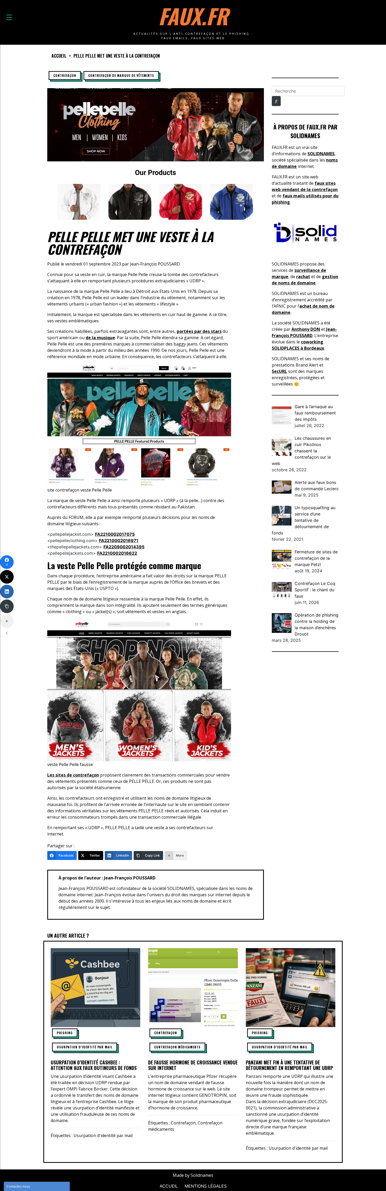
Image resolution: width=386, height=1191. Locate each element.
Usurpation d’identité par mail (84, 1047)
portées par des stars (199, 331)
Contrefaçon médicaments (177, 1047)
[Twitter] (7, 577)
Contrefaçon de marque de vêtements (121, 75)
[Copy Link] (7, 606)
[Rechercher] (276, 101)
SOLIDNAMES (321, 154)
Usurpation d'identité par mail (103, 1135)
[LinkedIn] (7, 591)
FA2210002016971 (118, 540)
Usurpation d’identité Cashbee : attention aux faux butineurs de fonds (94, 1065)
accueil (58, 56)
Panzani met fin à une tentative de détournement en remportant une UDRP (289, 1065)
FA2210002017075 (115, 534)
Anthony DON (305, 329)
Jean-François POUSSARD (155, 264)
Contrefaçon (64, 75)
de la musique (100, 338)
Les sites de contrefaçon (73, 775)
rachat (303, 276)
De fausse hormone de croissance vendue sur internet (193, 1065)
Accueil (169, 1186)
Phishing (65, 1032)
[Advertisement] (305, 739)
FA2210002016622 (117, 553)
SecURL (279, 371)
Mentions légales (206, 1186)
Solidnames (202, 1175)
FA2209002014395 (123, 546)
